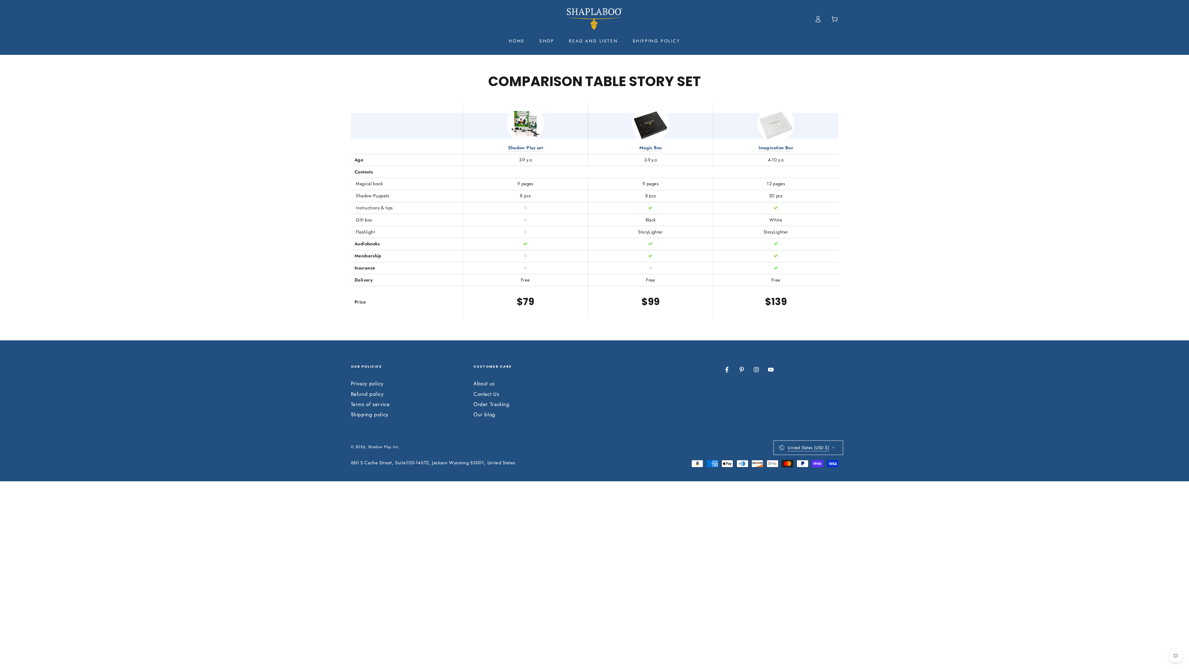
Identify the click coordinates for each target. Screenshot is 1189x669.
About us (484, 383)
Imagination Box (776, 147)
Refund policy (367, 394)
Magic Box (650, 147)
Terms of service (370, 404)
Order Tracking (491, 404)
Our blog (484, 414)
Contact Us (486, 394)
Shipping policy (369, 414)
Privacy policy (367, 383)
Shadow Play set (525, 147)
